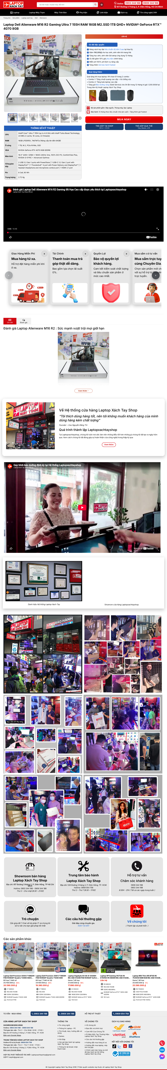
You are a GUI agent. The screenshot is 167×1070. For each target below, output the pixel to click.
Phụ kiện (83, 12)
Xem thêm (83, 391)
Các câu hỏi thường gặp (95, 1039)
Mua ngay (124, 119)
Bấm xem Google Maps (12, 1035)
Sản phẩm (15, 18)
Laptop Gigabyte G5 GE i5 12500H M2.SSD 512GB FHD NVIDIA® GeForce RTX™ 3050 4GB (83, 977)
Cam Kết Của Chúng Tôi (95, 1031)
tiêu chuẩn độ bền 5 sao (114, 49)
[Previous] (9, 966)
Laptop (16, 12)
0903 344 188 (132, 3)
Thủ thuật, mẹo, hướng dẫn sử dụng (70, 1032)
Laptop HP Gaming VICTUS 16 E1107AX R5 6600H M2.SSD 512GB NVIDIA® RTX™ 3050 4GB (114, 977)
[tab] (9, 321)
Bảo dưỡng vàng (102, 85)
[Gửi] (95, 4)
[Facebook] (130, 1046)
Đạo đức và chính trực (94, 1028)
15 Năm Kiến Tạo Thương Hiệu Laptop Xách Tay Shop (97, 1035)
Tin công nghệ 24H (148, 12)
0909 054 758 (122, 1013)
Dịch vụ (124, 12)
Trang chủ (6, 18)
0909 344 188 (150, 3)
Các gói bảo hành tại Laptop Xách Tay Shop (69, 1043)
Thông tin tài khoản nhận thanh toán (68, 1048)
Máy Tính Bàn (60, 12)
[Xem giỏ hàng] (102, 4)
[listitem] (12, 118)
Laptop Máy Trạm (37, 12)
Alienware (43, 18)
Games (61, 1036)
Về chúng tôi (136, 921)
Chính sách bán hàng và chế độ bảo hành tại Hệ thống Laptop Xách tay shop (96, 1052)
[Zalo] (120, 1046)
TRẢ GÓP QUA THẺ (143, 127)
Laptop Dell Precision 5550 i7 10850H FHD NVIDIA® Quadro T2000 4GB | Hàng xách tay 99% (18, 977)
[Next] (158, 966)
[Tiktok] (114, 1046)
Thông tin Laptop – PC (67, 1028)
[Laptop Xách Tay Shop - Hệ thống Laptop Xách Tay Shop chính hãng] (13, 4)
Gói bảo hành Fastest (107, 65)
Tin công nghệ (64, 1025)
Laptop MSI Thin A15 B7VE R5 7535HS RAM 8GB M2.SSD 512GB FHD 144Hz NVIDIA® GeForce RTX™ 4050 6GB (147, 977)
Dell (36, 18)
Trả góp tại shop (104, 127)
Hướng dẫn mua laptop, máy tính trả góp (96, 1046)
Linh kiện (104, 12)
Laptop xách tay (27, 18)
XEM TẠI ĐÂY (83, 926)
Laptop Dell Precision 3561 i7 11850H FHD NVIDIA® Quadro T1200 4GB (51, 977)
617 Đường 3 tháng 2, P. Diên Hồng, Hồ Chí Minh (139, 6)
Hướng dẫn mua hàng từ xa (96, 1042)
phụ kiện (109, 59)
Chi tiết (10, 322)
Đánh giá (23, 322)
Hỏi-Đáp (62, 1039)
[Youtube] (125, 1046)
